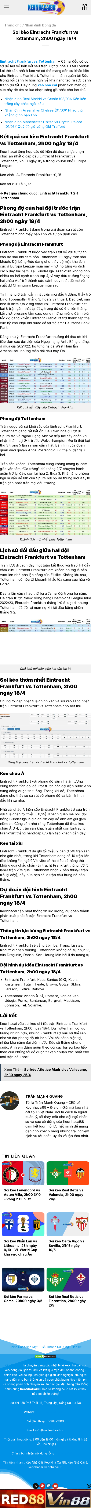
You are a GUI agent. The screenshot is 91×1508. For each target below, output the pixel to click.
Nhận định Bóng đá (40, 25)
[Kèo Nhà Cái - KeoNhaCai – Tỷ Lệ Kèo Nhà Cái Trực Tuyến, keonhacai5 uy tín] (45, 7)
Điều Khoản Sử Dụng (54, 1347)
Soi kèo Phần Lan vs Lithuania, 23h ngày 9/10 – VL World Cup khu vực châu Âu (20, 1247)
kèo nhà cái (47, 85)
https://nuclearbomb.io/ (51, 1412)
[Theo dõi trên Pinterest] (42, 1486)
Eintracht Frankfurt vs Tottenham (28, 61)
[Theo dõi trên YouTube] (55, 1486)
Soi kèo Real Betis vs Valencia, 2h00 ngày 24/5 (66, 1194)
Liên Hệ (77, 1347)
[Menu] (6, 7)
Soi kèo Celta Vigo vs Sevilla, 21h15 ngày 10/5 (66, 1245)
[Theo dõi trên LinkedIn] (49, 1486)
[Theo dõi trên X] (36, 1486)
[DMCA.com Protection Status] (45, 1356)
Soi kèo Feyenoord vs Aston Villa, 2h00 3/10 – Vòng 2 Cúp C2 (22, 1194)
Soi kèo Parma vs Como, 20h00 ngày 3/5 (23, 1298)
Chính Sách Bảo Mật (23, 1347)
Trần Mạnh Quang (67, 1453)
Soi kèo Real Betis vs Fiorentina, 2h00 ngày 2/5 (67, 1301)
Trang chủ (13, 25)
